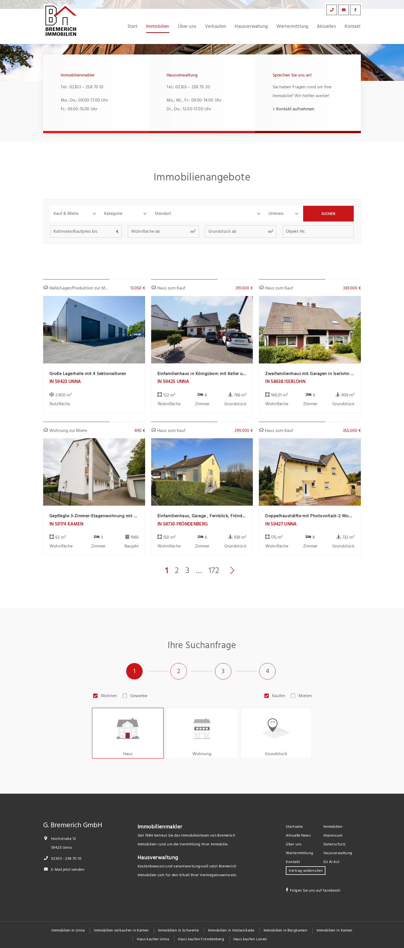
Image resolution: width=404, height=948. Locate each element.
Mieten (305, 695)
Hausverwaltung (251, 26)
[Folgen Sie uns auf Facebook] (355, 10)
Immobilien (157, 26)
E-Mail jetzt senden (67, 869)
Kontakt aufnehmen (295, 109)
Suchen (329, 214)
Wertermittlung (292, 26)
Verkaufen (215, 26)
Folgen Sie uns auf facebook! (315, 890)
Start (132, 26)
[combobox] (208, 213)
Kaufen (278, 695)
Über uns (187, 26)
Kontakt (353, 26)
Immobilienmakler (160, 826)
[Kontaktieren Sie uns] (331, 10)
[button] (75, 213)
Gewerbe (138, 695)
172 (214, 570)
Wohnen (109, 695)
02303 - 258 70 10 (65, 858)
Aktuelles (326, 26)
